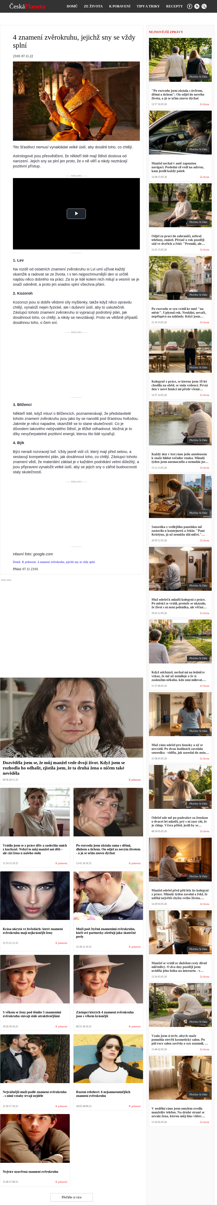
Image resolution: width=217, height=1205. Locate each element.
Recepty (174, 6)
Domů (72, 6)
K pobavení (119, 6)
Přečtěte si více (72, 1197)
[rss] (196, 6)
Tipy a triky (148, 6)
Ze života (93, 6)
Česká (27, 6)
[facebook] (189, 6)
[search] (204, 6)
